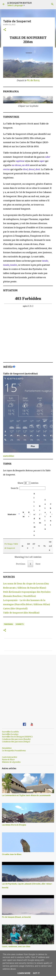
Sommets (20, 624)
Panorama (8, 624)
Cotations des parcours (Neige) (16, 741)
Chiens (50, 514)
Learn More (23, 973)
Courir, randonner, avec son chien (16, 946)
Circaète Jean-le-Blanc (11, 854)
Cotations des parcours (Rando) (16, 739)
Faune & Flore (8, 759)
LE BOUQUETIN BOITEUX (19, 3)
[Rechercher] (52, 4)
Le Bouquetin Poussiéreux (14, 750)
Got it (36, 973)
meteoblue (8, 456)
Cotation (45, 514)
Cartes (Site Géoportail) (15, 608)
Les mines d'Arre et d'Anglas (14, 825)
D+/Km (40, 514)
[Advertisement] (28, 687)
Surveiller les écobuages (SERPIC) (17, 737)
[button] (4, 30)
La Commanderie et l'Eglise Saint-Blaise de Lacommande (26, 795)
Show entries (28, 483)
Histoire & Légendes (11, 762)
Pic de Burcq (33, 80)
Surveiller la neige (10, 734)
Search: (14, 488)
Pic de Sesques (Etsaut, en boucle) (16, 917)
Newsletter (7, 748)
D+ (28, 514)
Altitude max (34, 514)
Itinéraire (12, 514)
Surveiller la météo (10, 732)
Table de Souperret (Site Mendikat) (21, 612)
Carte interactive (9, 757)
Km (23, 514)
